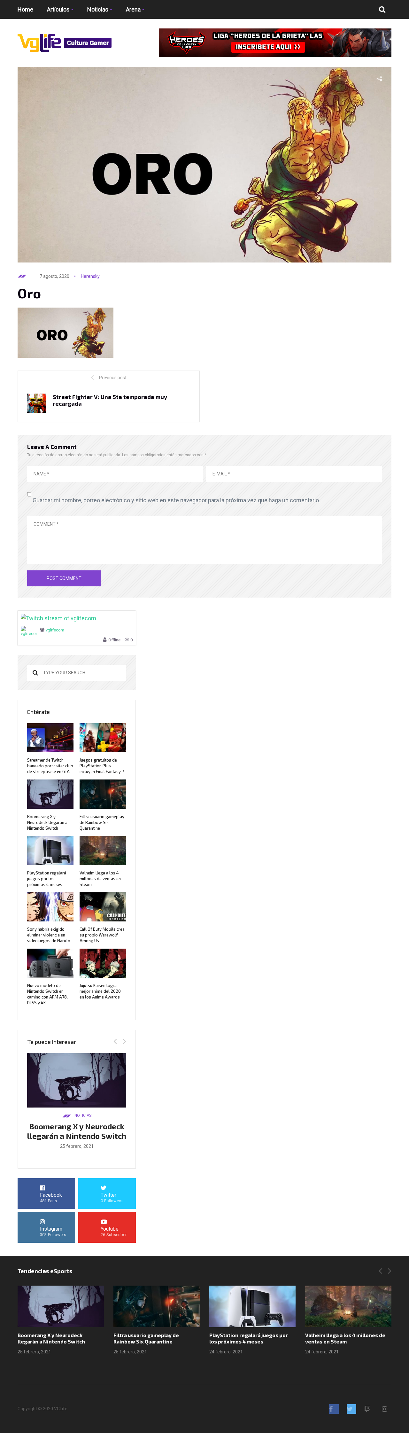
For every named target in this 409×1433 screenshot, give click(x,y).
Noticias (97, 9)
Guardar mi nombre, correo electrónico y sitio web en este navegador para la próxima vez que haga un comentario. (176, 500)
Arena (133, 9)
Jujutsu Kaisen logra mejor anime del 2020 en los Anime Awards (100, 991)
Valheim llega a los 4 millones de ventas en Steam (100, 878)
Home (25, 9)
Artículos (58, 9)
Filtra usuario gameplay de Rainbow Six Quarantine (102, 822)
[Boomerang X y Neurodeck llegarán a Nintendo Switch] (61, 1306)
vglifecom (55, 630)
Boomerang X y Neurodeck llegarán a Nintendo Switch (47, 822)
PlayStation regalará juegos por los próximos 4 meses (46, 878)
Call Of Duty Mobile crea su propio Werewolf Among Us (102, 935)
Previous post (113, 377)
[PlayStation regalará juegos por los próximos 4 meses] (252, 1306)
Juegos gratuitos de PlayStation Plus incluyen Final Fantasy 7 (102, 765)
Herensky (90, 276)
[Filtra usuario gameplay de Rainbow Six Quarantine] (156, 1306)
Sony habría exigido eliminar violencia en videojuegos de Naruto (48, 935)
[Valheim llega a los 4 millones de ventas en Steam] (348, 1306)
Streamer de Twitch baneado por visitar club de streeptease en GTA (50, 765)
